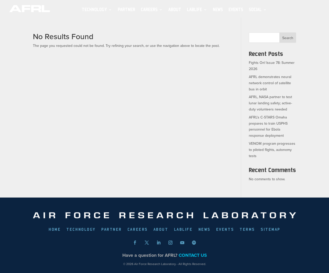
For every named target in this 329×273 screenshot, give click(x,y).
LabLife (194, 9)
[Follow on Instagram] (170, 242)
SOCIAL (255, 9)
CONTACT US (193, 255)
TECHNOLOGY (94, 9)
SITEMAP (270, 230)
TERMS (247, 230)
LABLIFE (183, 230)
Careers (149, 9)
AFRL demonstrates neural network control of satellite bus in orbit (270, 83)
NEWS (218, 9)
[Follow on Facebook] (135, 242)
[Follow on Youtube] (182, 242)
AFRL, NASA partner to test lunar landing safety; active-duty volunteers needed (270, 103)
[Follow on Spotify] (194, 242)
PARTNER (126, 9)
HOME (55, 230)
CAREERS (137, 230)
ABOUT (174, 9)
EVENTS (236, 9)
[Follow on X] (147, 242)
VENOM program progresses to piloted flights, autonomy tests (272, 149)
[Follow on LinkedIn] (158, 242)
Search (287, 37)
